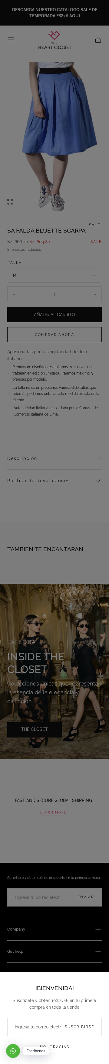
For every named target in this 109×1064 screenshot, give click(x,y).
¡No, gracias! (54, 1047)
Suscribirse (79, 1027)
